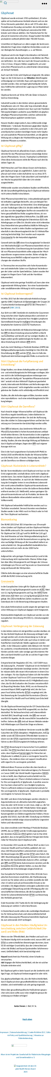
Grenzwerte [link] (7, 237)
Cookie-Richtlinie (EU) (36, 1032)
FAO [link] (24, 834)
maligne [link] (26, 322)
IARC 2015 (15, 308)
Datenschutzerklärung (18, 1032)
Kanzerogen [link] (31, 302)
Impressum (4, 1032)
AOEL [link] (42, 590)
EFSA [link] (28, 353)
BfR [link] (41, 217)
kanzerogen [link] (25, 753)
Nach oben (27, 1019)
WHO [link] (39, 593)
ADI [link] (43, 586)
